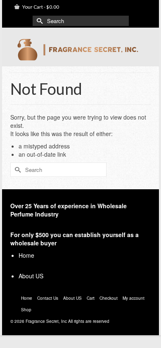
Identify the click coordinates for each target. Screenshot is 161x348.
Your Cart (40, 7)
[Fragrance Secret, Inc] (80, 49)
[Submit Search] (39, 21)
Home (26, 255)
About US (31, 276)
